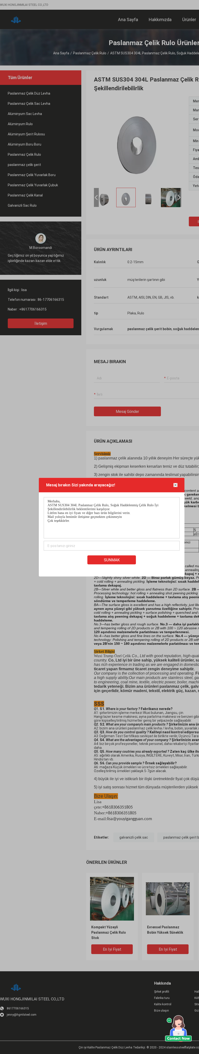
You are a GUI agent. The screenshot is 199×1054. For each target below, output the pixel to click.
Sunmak (112, 559)
